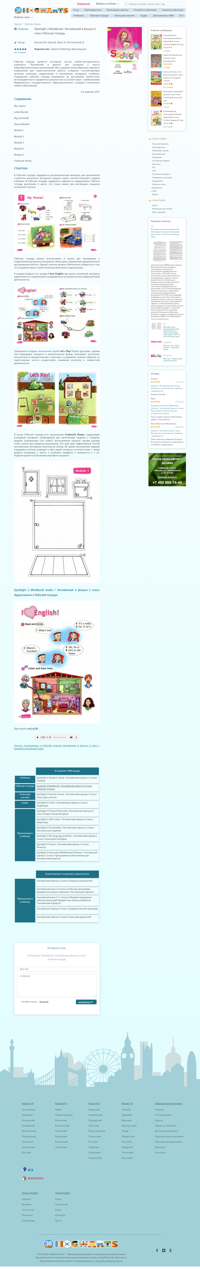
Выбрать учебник (106, 3)
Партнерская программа (168, 1142)
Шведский (127, 1147)
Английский (28, 1110)
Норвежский (95, 1115)
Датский (26, 1152)
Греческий (27, 1142)
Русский (92, 1142)
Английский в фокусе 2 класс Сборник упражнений (64, 881)
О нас (76, 10)
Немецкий (94, 1110)
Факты (58, 1221)
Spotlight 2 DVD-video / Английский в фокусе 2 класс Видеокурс (65, 821)
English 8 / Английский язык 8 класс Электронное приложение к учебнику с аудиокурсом (166, 388)
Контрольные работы (161, 174)
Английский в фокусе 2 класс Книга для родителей (64, 917)
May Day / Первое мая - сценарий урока (173, 360)
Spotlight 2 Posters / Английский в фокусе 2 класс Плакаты (63, 846)
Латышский (61, 1142)
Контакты (160, 1152)
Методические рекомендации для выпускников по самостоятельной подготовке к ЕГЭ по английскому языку (171, 332)
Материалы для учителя (162, 209)
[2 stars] (42, 1002)
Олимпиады (83, 4)
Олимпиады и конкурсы (162, 178)
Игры (58, 1210)
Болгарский (28, 1120)
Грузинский (28, 1147)
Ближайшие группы (117, 10)
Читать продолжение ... (160, 319)
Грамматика (157, 188)
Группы (159, 1120)
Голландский (29, 1136)
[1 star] (40, 1002)
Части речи (28, 1210)
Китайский (61, 1131)
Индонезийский (64, 1115)
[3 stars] (44, 1002)
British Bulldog (35, 1178)
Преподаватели (92, 10)
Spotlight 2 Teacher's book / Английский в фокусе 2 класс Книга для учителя (67, 796)
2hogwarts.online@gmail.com (109, 1261)
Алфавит (26, 1199)
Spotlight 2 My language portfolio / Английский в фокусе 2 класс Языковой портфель (67, 837)
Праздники (157, 157)
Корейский (61, 1136)
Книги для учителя (125, 15)
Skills (154, 191)
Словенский (95, 1158)
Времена (26, 1204)
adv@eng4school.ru (85, 1261)
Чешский (127, 1142)
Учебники (79, 15)
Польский (93, 1126)
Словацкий (94, 1152)
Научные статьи (158, 184)
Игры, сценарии (159, 212)
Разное (155, 194)
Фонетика (156, 164)
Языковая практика (160, 144)
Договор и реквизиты (167, 1131)
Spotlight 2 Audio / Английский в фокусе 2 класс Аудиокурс (62, 804)
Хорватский (128, 1136)
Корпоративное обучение (169, 1136)
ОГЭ (153, 171)
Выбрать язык (22, 17)
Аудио (143, 15)
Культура (60, 1215)
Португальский (96, 1131)
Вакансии (160, 1147)
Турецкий (127, 1115)
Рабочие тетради (99, 15)
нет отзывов (20, 52)
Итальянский (62, 1126)
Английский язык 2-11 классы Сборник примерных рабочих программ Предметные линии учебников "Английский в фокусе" (64, 900)
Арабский (27, 1115)
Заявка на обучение (172, 10)
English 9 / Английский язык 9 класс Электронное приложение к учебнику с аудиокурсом (166, 433)
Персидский (95, 1120)
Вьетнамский (29, 1131)
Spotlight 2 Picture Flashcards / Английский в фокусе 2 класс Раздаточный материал (65, 812)
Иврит (58, 1110)
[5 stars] (47, 1002)
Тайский (126, 1110)
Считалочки (61, 1204)
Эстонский (127, 1152)
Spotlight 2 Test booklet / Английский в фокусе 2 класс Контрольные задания (65, 829)
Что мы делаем (163, 1115)
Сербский (93, 1147)
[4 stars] (45, 1002)
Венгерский (28, 1126)
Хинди (125, 1131)
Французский (129, 1126)
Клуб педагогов (158, 147)
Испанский (61, 1120)
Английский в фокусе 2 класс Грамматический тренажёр (67, 909)
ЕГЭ (181, 15)
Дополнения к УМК (163, 15)
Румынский (94, 1136)
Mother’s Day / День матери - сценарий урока (171, 347)
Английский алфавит (161, 161)
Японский (127, 1158)
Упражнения (157, 181)
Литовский (61, 1147)
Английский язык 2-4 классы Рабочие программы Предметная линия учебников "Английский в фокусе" (66, 890)
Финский (127, 1120)
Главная (18, 24)
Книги (155, 206)
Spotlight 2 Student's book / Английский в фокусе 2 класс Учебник (67, 779)
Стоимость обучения (145, 10)
